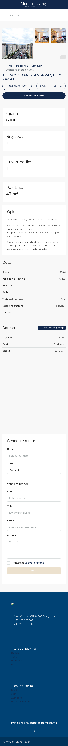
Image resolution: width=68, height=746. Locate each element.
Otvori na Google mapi (52, 327)
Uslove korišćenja (34, 562)
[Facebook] (27, 731)
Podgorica (22, 65)
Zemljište (16, 697)
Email (10, 520)
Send (34, 570)
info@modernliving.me (51, 86)
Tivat (14, 656)
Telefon (12, 506)
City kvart (36, 65)
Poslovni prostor (20, 701)
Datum (11, 448)
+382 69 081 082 (17, 86)
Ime (9, 491)
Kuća (14, 689)
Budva (15, 652)
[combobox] (34, 470)
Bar (13, 664)
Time (10, 463)
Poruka (11, 535)
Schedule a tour (34, 95)
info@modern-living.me (27, 624)
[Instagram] (34, 731)
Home (8, 65)
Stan (13, 693)
